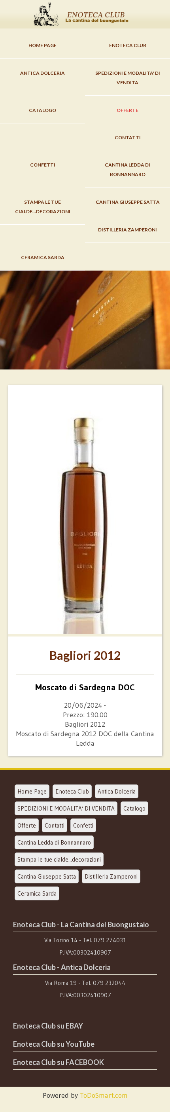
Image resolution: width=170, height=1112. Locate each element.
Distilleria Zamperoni (127, 230)
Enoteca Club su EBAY (48, 1025)
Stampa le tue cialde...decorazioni (42, 206)
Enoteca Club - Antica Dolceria (62, 967)
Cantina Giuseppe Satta (128, 202)
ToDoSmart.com (104, 1095)
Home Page (42, 45)
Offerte (127, 110)
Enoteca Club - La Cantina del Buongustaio (81, 924)
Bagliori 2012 (85, 655)
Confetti (42, 165)
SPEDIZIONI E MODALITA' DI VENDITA (127, 77)
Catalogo (42, 110)
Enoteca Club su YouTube (53, 1044)
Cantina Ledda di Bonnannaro (127, 169)
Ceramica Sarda (42, 257)
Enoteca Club (127, 45)
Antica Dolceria (42, 73)
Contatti (128, 137)
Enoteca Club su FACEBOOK (58, 1062)
